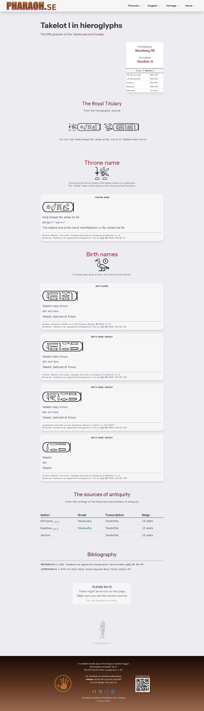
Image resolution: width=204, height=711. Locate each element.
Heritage (171, 5)
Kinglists (152, 5)
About (188, 5)
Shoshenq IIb (145, 51)
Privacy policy (104, 700)
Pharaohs (133, 5)
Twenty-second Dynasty (88, 34)
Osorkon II (145, 61)
